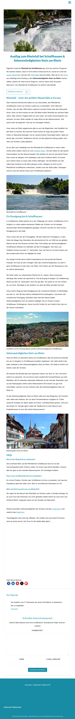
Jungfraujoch (56, 509)
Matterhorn (20, 512)
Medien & (45, 685)
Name (21, 659)
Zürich (65, 75)
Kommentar (37, 630)
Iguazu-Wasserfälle (13, 75)
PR (49, 685)
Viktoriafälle (35, 75)
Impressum (28, 685)
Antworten (14, 609)
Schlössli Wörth (39, 151)
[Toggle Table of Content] (26, 92)
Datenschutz (37, 685)
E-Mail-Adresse (53, 659)
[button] (8, 583)
